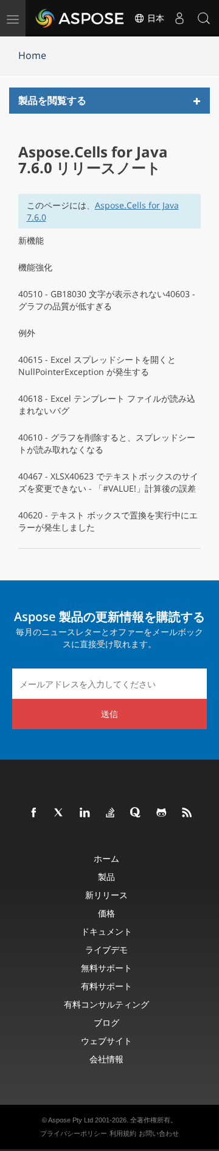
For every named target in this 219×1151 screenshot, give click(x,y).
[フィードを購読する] (187, 813)
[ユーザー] (179, 18)
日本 (154, 18)
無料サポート (106, 968)
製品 (106, 876)
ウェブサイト (106, 1040)
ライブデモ (106, 949)
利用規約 (122, 1133)
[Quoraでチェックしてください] (136, 813)
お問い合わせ (159, 1133)
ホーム (106, 858)
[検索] (204, 18)
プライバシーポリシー (73, 1133)
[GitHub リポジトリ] (162, 813)
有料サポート (106, 986)
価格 (106, 913)
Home (32, 55)
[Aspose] (80, 18)
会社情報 (106, 1059)
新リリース (106, 895)
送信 (109, 714)
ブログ (106, 1022)
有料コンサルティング (106, 1004)
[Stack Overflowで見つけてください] (111, 813)
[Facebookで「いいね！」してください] (34, 813)
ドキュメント (106, 931)
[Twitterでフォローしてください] (60, 813)
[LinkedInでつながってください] (85, 813)
